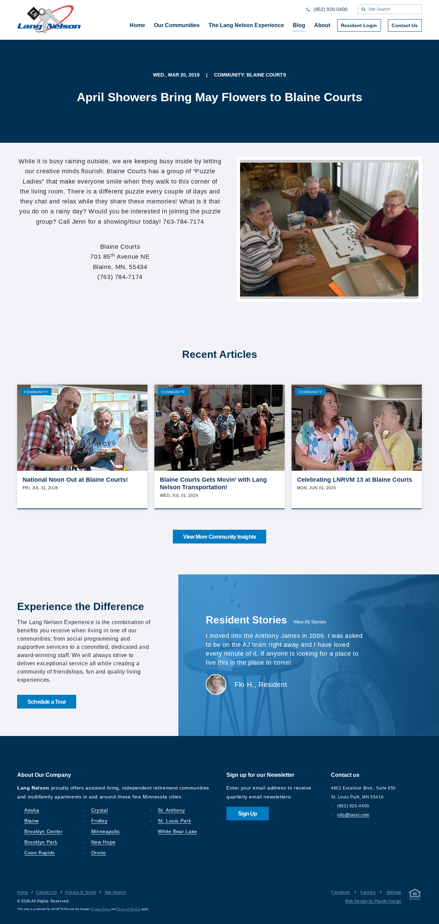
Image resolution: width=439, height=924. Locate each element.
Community (36, 392)
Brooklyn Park (40, 842)
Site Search (115, 892)
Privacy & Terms (80, 892)
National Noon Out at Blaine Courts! (75, 479)
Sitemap (394, 892)
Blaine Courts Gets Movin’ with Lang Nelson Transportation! (213, 483)
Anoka (31, 810)
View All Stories (309, 621)
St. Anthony (171, 810)
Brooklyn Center (43, 831)
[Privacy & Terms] (415, 896)
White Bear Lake (177, 831)
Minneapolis (105, 831)
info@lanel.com (353, 814)
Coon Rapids (39, 852)
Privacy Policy (100, 909)
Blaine (31, 820)
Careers (368, 892)
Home (22, 892)
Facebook (340, 892)
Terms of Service (128, 909)
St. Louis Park (174, 820)
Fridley (99, 820)
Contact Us (46, 892)
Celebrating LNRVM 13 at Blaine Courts (354, 479)
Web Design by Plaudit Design (373, 901)
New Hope (103, 842)
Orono (98, 852)
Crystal (99, 810)
